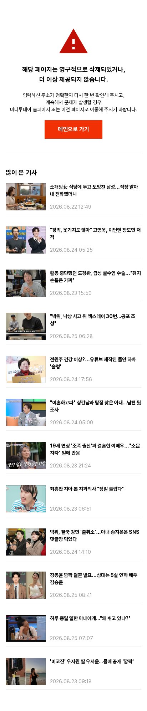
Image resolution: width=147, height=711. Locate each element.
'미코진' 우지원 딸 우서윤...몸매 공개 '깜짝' (92, 661)
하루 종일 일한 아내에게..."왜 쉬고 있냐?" (90, 618)
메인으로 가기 (73, 129)
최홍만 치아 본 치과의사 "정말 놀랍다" (87, 489)
